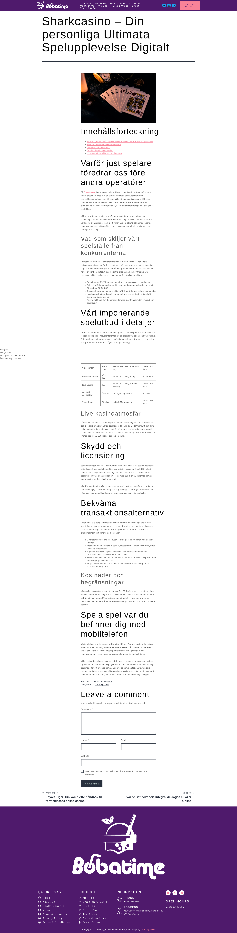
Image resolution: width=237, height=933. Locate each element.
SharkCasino (90, 192)
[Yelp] (181, 892)
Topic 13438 (88, 8)
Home (87, 3)
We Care (103, 6)
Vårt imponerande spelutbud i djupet (104, 144)
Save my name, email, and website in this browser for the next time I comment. (116, 773)
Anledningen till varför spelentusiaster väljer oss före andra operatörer (120, 141)
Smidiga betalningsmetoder (100, 150)
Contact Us (87, 6)
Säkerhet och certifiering (98, 147)
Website (85, 755)
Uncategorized (102, 684)
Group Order (120, 6)
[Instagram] (174, 892)
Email (124, 740)
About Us (101, 3)
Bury (109, 681)
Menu (137, 3)
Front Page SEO (147, 929)
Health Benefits (120, 3)
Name (85, 740)
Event (135, 6)
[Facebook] (168, 892)
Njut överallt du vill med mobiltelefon (104, 153)
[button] (190, 5)
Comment (87, 709)
